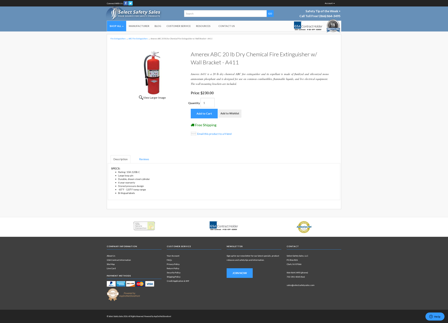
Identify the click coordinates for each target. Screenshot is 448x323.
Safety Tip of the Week (322, 11)
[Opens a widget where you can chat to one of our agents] (434, 317)
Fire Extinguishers (118, 38)
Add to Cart (204, 113)
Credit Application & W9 (178, 281)
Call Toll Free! (319, 16)
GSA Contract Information (119, 260)
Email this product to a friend (214, 133)
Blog (158, 25)
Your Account (173, 255)
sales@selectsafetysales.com (300, 285)
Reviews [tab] (144, 159)
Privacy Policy (173, 264)
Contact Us (226, 25)
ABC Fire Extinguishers (138, 38)
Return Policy (173, 268)
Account (329, 3)
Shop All (116, 25)
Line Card (111, 268)
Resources (203, 25)
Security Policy (173, 272)
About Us (111, 255)
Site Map (111, 264)
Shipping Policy (173, 276)
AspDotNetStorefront (162, 316)
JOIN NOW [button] (239, 273)
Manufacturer (139, 25)
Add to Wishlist (229, 113)
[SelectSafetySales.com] (134, 13)
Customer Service (178, 25)
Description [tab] (120, 159)
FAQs (169, 260)
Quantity (194, 103)
